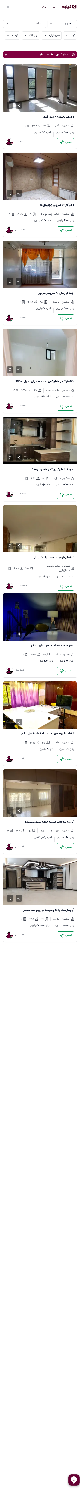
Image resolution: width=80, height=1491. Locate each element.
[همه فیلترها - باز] (70, 35)
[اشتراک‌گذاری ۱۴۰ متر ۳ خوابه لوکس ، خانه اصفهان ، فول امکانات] (19, 369)
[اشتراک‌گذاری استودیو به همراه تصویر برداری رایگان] (19, 634)
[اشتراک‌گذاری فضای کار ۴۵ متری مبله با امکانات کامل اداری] (19, 722)
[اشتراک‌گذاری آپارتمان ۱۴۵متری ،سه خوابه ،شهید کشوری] (19, 810)
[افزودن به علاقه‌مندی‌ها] (10, 105)
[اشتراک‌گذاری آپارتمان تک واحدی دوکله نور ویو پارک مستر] (19, 898)
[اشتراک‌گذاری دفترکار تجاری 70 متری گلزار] (19, 105)
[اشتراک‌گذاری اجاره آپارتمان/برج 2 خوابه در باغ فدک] (19, 457)
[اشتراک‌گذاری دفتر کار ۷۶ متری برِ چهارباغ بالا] (19, 193)
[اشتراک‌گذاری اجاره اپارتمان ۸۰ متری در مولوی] (19, 281)
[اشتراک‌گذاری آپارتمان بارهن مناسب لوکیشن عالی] (19, 546)
